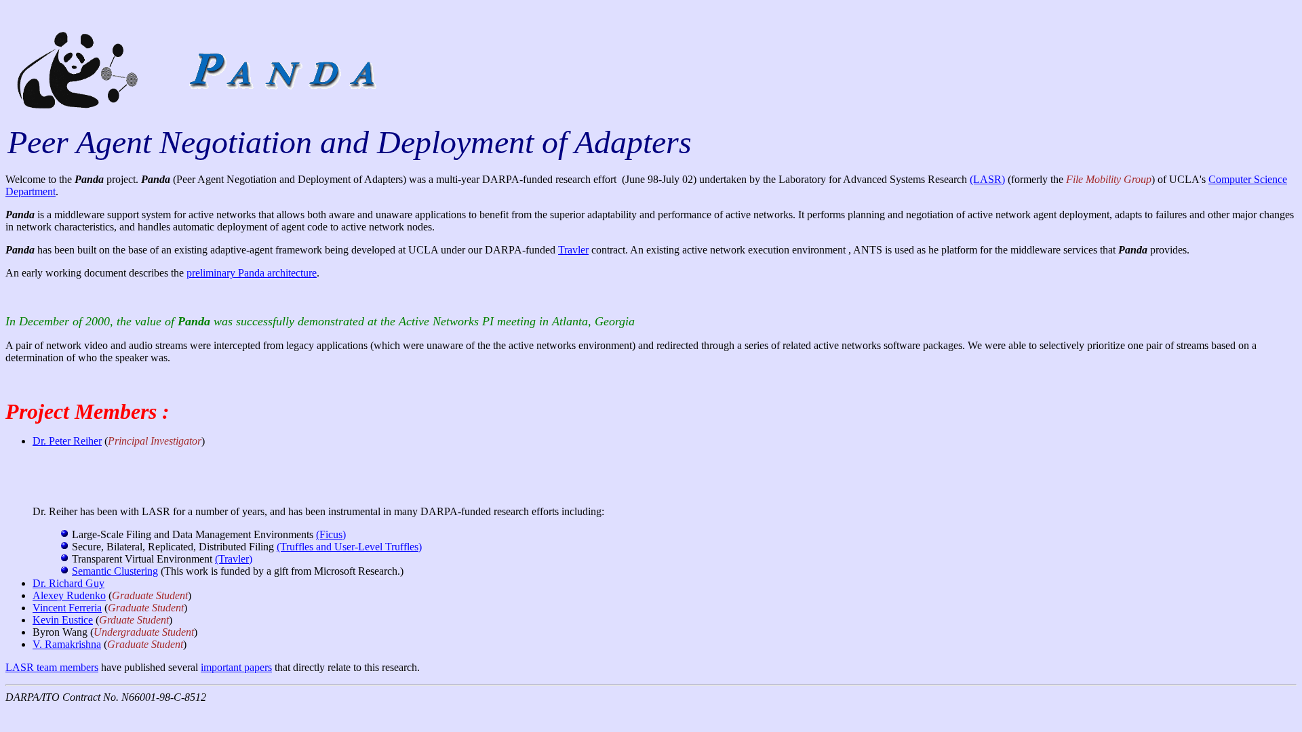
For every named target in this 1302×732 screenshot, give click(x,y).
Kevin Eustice (63, 620)
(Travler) (233, 559)
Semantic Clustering (115, 571)
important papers (236, 667)
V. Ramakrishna (67, 644)
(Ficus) (331, 534)
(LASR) (987, 179)
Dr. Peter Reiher (67, 441)
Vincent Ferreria (67, 607)
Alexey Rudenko (69, 595)
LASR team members (51, 667)
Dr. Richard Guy (68, 583)
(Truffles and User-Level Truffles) (349, 546)
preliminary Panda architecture (251, 273)
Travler (573, 250)
